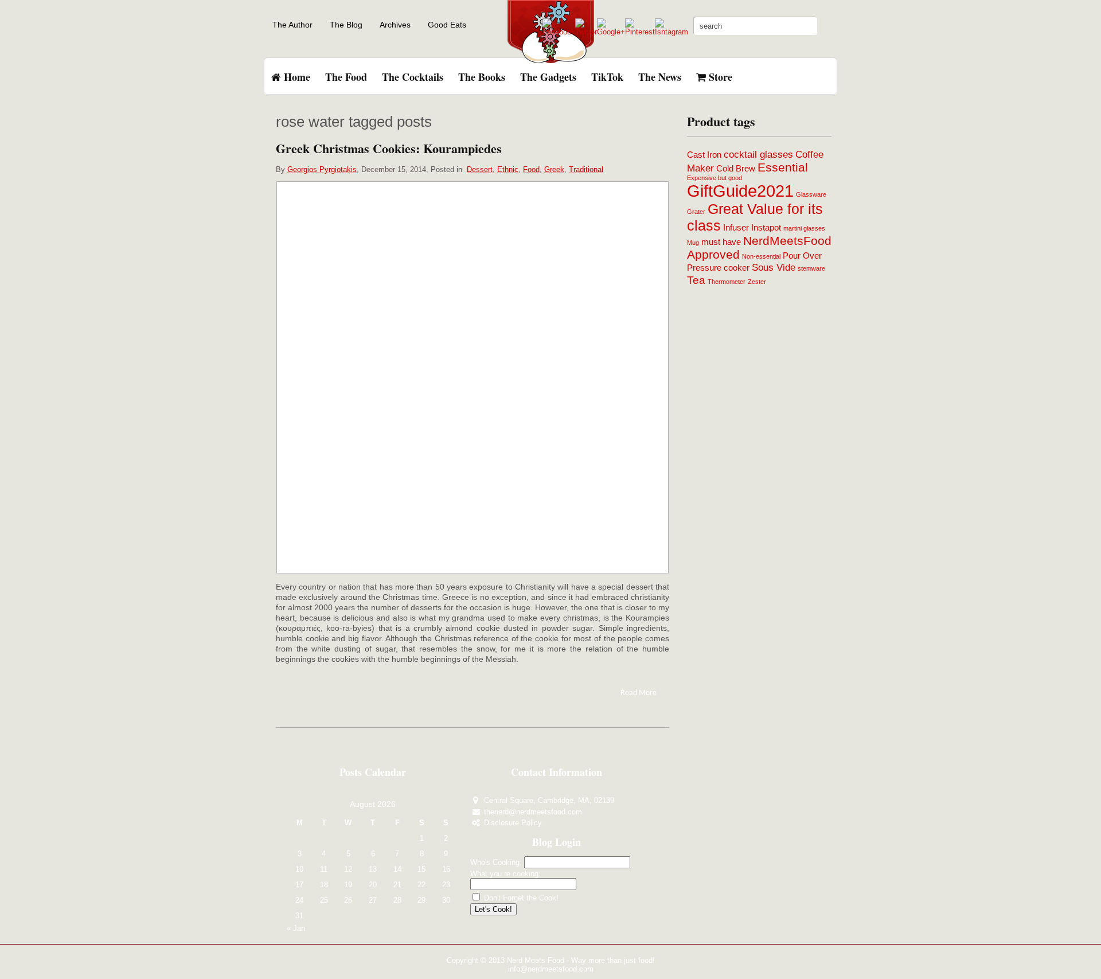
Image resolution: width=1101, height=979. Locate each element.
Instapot (766, 227)
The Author (292, 24)
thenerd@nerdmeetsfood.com (533, 812)
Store (719, 76)
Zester (757, 281)
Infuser (736, 227)
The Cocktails (412, 76)
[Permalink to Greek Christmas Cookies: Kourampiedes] (472, 377)
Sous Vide (773, 267)
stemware (811, 268)
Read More (638, 693)
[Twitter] (586, 32)
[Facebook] (558, 32)
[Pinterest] (640, 32)
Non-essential (761, 256)
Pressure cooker (718, 267)
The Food (346, 76)
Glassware (811, 194)
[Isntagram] (671, 32)
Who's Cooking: (496, 862)
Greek (554, 169)
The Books (481, 76)
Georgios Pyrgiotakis (322, 169)
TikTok (607, 76)
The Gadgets (548, 76)
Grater (696, 211)
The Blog (346, 24)
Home (295, 76)
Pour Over (802, 255)
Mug (693, 242)
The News (659, 76)
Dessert (480, 169)
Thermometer (726, 281)
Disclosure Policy (513, 822)
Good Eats (447, 24)
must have (721, 242)
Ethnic (507, 169)
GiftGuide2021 (740, 190)
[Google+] (611, 32)
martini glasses (804, 228)
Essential (783, 167)
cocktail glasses (758, 154)
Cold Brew (735, 168)
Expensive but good (714, 177)
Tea (696, 280)
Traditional (586, 169)
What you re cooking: (505, 873)
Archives (395, 24)
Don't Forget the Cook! (520, 898)
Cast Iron (704, 154)
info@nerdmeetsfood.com (551, 969)
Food (531, 169)
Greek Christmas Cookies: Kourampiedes (389, 148)
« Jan (296, 928)
